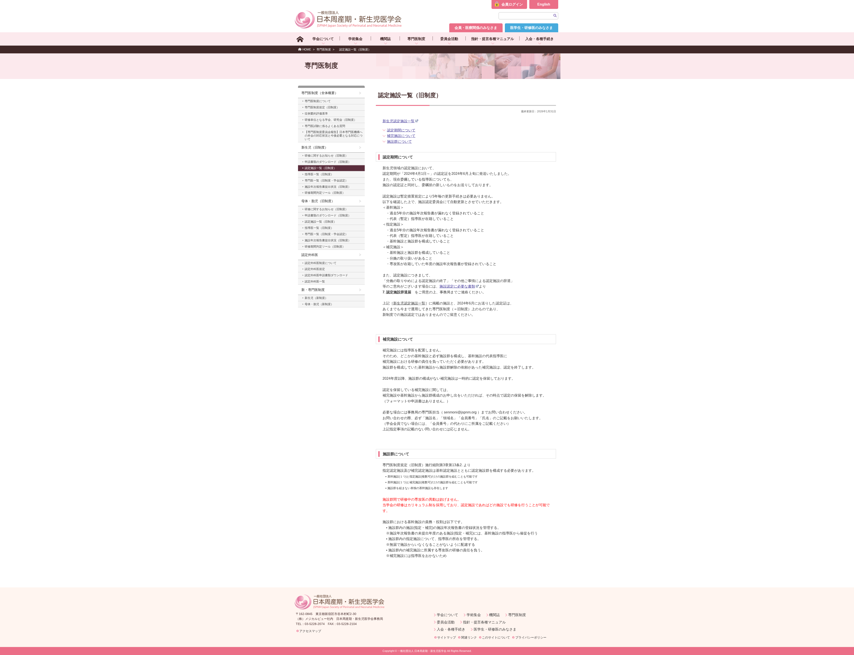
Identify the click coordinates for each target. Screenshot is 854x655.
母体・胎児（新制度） (319, 304)
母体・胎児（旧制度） (318, 201)
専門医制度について (318, 101)
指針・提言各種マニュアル (492, 39)
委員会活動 (449, 39)
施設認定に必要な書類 (457, 286)
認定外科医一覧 (315, 281)
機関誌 (385, 39)
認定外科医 (309, 255)
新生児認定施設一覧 (399, 121)
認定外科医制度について (320, 263)
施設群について (399, 141)
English (543, 4)
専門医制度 (416, 39)
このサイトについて (496, 637)
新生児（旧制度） (314, 147)
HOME (306, 49)
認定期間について (401, 130)
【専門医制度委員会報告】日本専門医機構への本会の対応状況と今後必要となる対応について (334, 135)
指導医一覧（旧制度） (319, 174)
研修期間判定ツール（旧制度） (325, 192)
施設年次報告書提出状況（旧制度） (328, 186)
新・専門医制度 (313, 290)
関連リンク (469, 637)
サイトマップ (446, 637)
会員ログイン (512, 4)
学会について (323, 39)
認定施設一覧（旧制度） (320, 168)
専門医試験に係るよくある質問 (325, 126)
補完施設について (401, 136)
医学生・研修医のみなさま (531, 28)
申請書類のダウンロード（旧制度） (328, 161)
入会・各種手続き (539, 39)
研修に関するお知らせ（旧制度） (326, 155)
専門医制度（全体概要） (319, 93)
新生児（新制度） (316, 298)
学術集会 (355, 39)
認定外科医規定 (315, 269)
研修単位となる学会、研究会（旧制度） (331, 119)
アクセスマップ (310, 631)
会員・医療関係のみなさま (476, 28)
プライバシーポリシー (530, 637)
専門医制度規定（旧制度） (322, 107)
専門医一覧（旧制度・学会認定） (326, 180)
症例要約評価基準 (316, 113)
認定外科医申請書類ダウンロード (326, 275)
